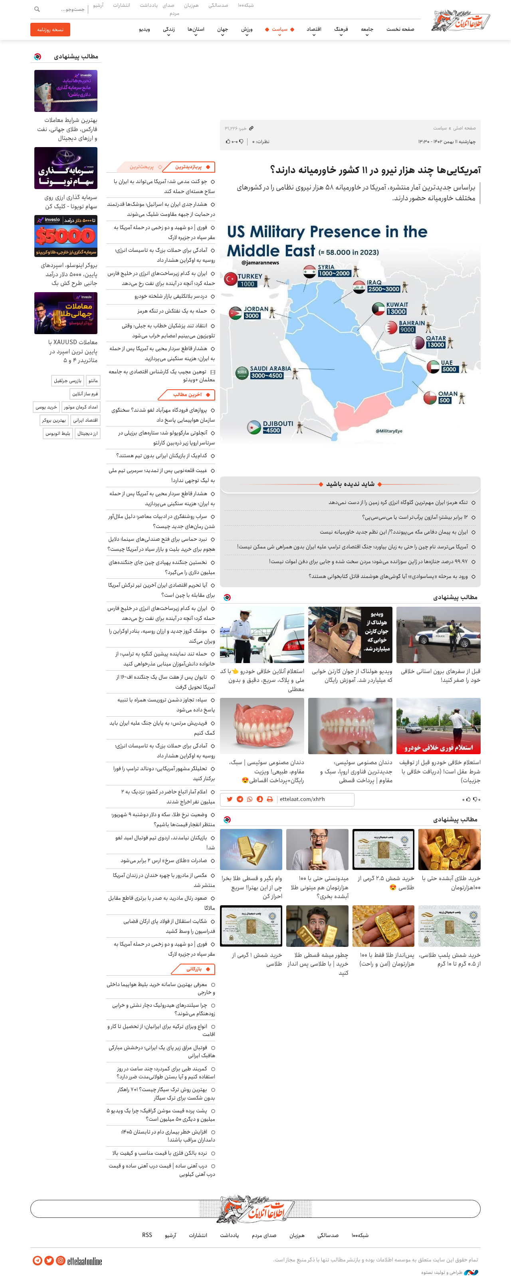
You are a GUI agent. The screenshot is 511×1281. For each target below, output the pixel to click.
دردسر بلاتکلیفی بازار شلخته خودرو (171, 296)
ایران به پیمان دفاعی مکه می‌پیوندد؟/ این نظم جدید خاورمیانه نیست (394, 532)
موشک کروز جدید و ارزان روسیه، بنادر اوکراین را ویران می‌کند (162, 636)
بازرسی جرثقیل (67, 380)
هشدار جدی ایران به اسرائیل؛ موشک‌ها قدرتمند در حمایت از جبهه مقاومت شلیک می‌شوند (161, 209)
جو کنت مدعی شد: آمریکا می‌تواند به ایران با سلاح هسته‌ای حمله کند (164, 186)
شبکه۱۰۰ (246, 5)
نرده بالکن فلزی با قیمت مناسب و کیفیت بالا (160, 1153)
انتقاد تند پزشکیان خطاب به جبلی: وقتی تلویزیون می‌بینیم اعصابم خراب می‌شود (168, 330)
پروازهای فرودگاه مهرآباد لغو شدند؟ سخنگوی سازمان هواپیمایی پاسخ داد (163, 415)
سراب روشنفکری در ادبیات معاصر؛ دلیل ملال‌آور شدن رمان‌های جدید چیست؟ (162, 521)
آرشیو (98, 5)
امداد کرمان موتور (81, 407)
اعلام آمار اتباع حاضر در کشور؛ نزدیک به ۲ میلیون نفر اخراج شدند (168, 796)
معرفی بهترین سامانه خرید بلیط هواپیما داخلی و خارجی (161, 988)
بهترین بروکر (54, 420)
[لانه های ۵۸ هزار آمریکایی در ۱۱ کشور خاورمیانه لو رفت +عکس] (350, 344)
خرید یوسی (46, 407)
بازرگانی (194, 969)
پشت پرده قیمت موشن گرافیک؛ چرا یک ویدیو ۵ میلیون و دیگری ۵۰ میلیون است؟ (161, 1114)
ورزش (247, 29)
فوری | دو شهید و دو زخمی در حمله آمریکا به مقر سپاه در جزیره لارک (164, 232)
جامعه (367, 29)
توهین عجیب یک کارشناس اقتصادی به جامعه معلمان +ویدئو (162, 375)
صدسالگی (218, 5)
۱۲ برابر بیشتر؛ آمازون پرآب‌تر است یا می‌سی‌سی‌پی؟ (415, 517)
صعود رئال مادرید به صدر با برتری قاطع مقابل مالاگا (161, 903)
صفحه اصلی (464, 128)
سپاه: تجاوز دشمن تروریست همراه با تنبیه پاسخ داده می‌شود (166, 704)
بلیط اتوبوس (58, 433)
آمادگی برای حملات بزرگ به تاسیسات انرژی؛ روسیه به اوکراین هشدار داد (165, 255)
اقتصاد (314, 29)
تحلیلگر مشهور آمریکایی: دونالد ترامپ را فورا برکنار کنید (164, 773)
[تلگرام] (37, 1261)
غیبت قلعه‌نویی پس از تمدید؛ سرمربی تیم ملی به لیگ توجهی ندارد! (162, 475)
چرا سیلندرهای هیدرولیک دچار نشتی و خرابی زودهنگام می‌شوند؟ (163, 1009)
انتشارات (121, 5)
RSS (147, 1235)
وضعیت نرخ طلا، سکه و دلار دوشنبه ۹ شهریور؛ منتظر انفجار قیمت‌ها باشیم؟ (163, 819)
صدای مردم (170, 9)
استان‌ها (196, 29)
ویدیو (144, 29)
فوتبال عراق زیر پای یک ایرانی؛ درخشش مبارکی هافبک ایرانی (162, 1051)
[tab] (192, 167)
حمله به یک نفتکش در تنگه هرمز (172, 311)
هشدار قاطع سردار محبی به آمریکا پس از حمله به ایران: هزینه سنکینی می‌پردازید (162, 353)
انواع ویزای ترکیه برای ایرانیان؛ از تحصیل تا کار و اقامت (161, 1030)
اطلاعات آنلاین (461, 20)
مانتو (93, 380)
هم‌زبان (191, 5)
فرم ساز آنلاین (85, 394)
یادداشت (149, 5)
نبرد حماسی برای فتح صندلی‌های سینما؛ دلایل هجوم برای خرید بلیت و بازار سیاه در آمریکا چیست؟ (161, 544)
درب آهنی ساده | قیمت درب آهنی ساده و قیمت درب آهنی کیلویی (162, 1169)
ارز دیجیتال (87, 433)
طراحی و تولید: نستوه (442, 1272)
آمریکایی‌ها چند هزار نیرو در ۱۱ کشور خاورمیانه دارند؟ (375, 170)
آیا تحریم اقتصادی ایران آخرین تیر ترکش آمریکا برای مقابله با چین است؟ (161, 590)
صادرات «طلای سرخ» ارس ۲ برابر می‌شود (164, 860)
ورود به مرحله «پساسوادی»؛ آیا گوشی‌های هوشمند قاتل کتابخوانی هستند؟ (388, 576)
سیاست (279, 29)
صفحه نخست (400, 29)
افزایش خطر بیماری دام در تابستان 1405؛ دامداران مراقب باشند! (168, 1136)
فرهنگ (341, 29)
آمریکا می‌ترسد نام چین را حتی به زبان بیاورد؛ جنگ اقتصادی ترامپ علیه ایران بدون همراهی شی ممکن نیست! (352, 546)
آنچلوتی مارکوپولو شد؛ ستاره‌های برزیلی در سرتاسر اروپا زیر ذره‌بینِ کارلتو (167, 437)
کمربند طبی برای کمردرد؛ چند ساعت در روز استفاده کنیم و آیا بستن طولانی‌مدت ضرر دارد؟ (166, 1072)
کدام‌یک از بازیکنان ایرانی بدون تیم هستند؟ (161, 455)
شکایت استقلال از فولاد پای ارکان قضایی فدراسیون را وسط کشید (169, 926)
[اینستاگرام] (60, 1261)
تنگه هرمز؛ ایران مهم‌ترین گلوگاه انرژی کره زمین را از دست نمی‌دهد (398, 502)
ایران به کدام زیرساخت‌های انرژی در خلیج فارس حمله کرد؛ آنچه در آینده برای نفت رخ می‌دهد (161, 278)
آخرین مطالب (187, 394)
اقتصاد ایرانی (85, 420)
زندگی (169, 29)
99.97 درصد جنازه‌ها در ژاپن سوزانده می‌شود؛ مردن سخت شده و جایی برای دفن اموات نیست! (368, 561)
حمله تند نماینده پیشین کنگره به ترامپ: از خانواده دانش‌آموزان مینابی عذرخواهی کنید (165, 658)
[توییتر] (49, 1261)
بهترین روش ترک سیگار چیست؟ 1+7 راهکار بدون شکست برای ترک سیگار (166, 1093)
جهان (222, 29)
